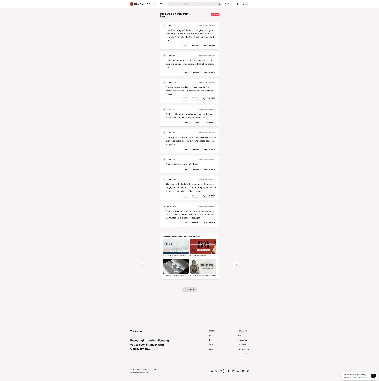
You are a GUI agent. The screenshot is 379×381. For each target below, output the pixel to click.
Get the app (229, 4)
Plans (155, 4)
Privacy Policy (147, 369)
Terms (155, 369)
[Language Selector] (238, 4)
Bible (149, 4)
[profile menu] (245, 4)
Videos (162, 4)
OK (373, 376)
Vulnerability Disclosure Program (140, 372)
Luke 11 (164, 16)
